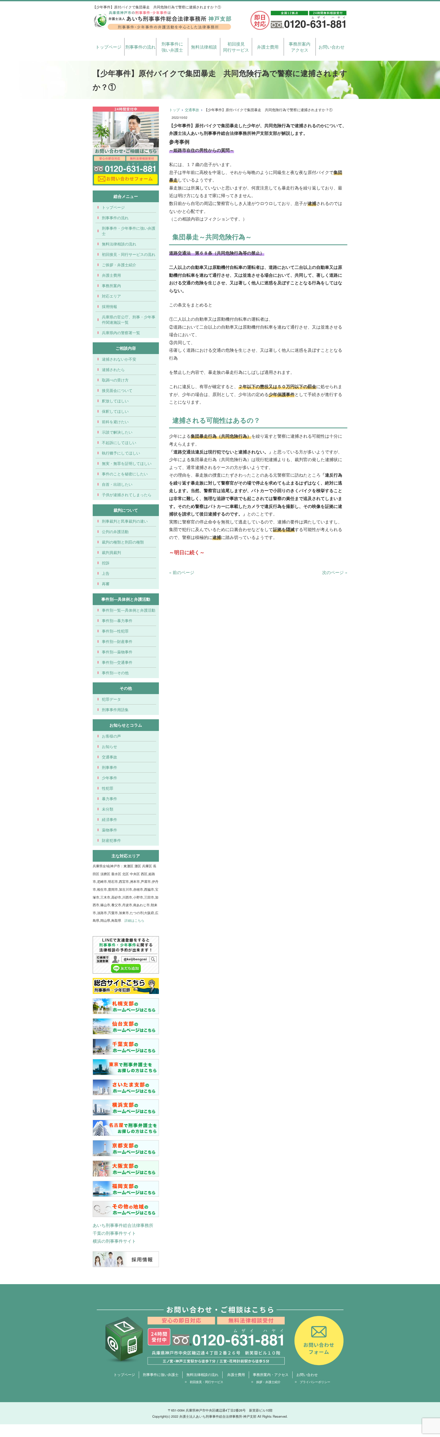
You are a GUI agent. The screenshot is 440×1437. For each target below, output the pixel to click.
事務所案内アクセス (299, 46)
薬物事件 (109, 829)
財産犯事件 (111, 840)
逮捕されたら (113, 369)
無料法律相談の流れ (119, 243)
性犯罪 (107, 788)
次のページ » (334, 572)
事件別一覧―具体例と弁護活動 (128, 610)
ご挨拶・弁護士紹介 (119, 264)
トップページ (108, 46)
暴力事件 (109, 798)
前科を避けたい (115, 421)
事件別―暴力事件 (117, 620)
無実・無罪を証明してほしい (127, 463)
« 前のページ (181, 572)
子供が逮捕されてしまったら (127, 494)
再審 (105, 583)
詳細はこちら (134, 920)
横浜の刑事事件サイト (114, 1241)
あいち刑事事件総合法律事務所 (123, 1225)
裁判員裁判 (111, 552)
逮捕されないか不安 (119, 359)
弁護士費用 (268, 46)
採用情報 (109, 306)
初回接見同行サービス (236, 46)
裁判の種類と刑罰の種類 (123, 542)
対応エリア (111, 296)
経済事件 (109, 819)
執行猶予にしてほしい (121, 453)
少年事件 (109, 777)
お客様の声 (111, 736)
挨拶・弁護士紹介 (268, 1382)
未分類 (107, 809)
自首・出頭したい (117, 484)
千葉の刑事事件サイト (114, 1233)
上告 (105, 573)
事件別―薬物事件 (117, 651)
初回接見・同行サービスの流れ (128, 254)
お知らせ (109, 746)
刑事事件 (109, 767)
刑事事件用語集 (115, 709)
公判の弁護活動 (115, 531)
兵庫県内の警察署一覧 (121, 332)
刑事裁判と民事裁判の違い (125, 521)
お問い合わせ (332, 46)
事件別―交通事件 (117, 662)
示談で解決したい (117, 432)
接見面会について (117, 390)
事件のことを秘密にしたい (125, 473)
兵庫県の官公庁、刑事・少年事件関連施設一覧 (128, 319)
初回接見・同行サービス (206, 1382)
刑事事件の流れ (140, 46)
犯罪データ (111, 699)
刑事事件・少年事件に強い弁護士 (128, 230)
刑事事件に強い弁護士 (172, 46)
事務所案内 (111, 285)
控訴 (105, 562)
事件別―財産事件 (117, 641)
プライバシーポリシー (315, 1382)
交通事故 (192, 109)
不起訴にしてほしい (119, 442)
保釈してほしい (115, 411)
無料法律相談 (204, 46)
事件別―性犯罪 (115, 631)
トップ (174, 109)
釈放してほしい (115, 400)
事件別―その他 (115, 672)
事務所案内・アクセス (270, 1374)
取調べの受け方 (115, 380)
